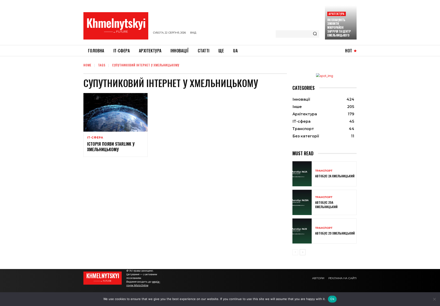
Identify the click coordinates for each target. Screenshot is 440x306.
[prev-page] (295, 252)
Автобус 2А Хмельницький (335, 175)
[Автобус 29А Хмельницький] (302, 202)
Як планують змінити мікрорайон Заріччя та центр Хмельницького (339, 27)
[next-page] (302, 252)
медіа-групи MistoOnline (143, 283)
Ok (332, 299)
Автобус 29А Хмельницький (326, 204)
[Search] (315, 34)
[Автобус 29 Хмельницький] (302, 231)
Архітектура (336, 14)
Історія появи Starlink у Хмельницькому (111, 146)
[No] (434, 299)
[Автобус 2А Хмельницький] (302, 173)
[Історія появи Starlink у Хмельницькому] (115, 112)
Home (87, 64)
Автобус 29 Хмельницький (335, 233)
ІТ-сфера (95, 137)
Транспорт (323, 171)
